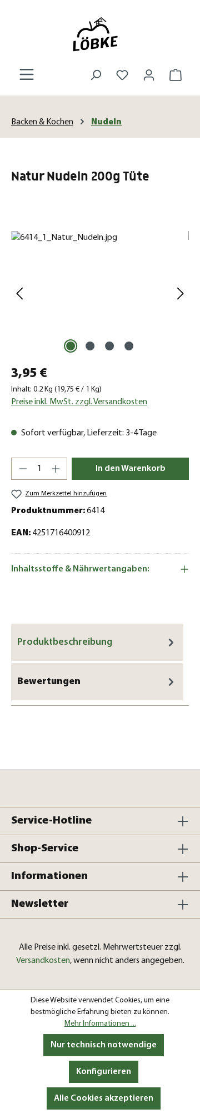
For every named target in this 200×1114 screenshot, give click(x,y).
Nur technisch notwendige (104, 1045)
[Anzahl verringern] (22, 469)
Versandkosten (43, 960)
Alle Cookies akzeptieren (103, 1098)
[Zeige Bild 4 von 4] (128, 346)
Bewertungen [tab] (49, 681)
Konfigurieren (103, 1071)
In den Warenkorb (131, 468)
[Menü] (26, 74)
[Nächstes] (180, 293)
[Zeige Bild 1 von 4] (70, 346)
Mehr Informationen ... (100, 1024)
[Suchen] (95, 75)
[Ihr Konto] (149, 75)
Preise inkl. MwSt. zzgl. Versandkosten (79, 402)
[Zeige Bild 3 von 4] (109, 346)
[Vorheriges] (19, 293)
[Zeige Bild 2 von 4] (90, 346)
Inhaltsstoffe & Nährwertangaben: (80, 569)
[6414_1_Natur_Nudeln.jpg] (100, 293)
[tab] (97, 643)
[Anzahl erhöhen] (56, 469)
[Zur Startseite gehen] (100, 34)
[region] (100, 293)
